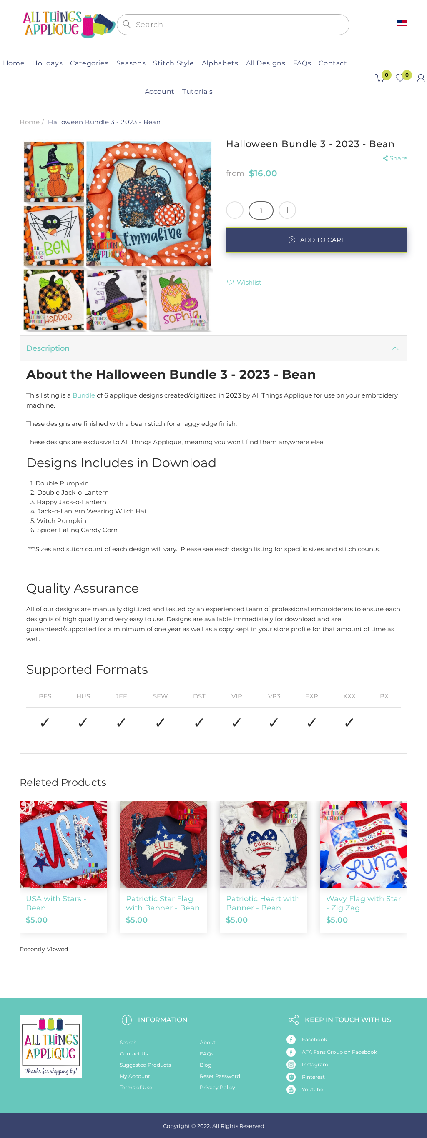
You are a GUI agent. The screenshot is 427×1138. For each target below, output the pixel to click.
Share (398, 158)
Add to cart (322, 240)
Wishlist (249, 282)
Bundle (84, 395)
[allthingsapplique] (68, 24)
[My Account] (421, 78)
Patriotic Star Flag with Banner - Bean (163, 903)
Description (48, 348)
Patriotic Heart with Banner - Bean (263, 903)
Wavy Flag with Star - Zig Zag (363, 903)
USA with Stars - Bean (56, 903)
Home (30, 122)
